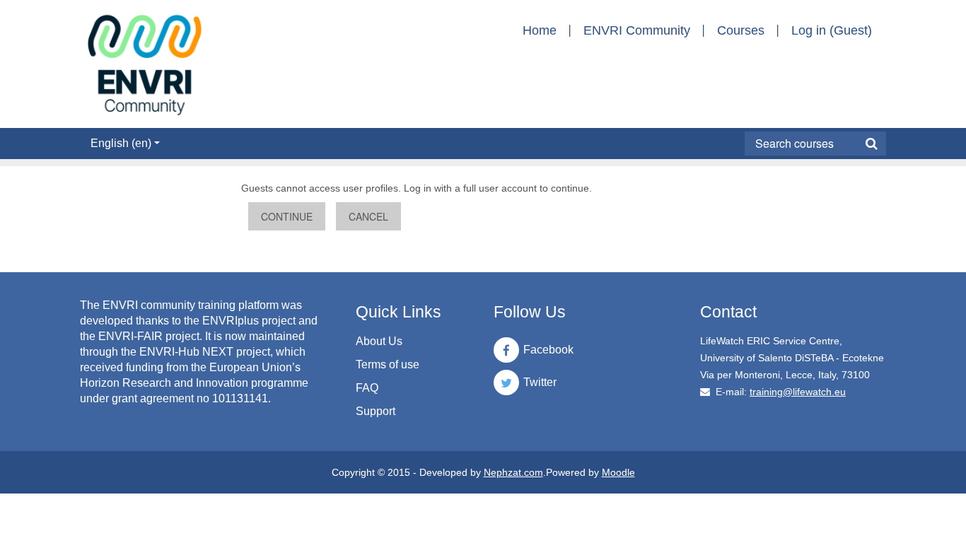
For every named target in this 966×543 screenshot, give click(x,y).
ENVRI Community (636, 30)
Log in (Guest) (831, 30)
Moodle (618, 472)
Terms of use (387, 364)
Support (375, 411)
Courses (740, 30)
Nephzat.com (513, 472)
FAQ (367, 388)
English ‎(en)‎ (121, 143)
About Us (379, 341)
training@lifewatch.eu (798, 391)
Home (540, 30)
